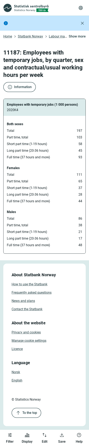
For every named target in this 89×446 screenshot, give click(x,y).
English (17, 380)
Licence (17, 349)
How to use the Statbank (29, 284)
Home (7, 36)
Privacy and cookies (26, 332)
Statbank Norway (30, 36)
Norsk (16, 372)
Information (23, 87)
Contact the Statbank (27, 309)
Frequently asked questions (32, 293)
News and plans (23, 301)
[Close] (82, 23)
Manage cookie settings (29, 341)
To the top (29, 413)
